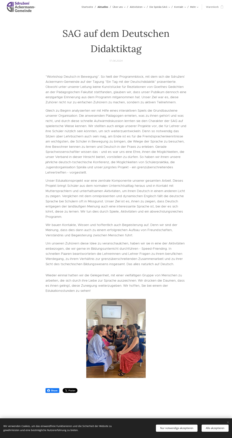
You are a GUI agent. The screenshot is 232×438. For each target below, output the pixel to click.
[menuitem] (88, 7)
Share (54, 390)
